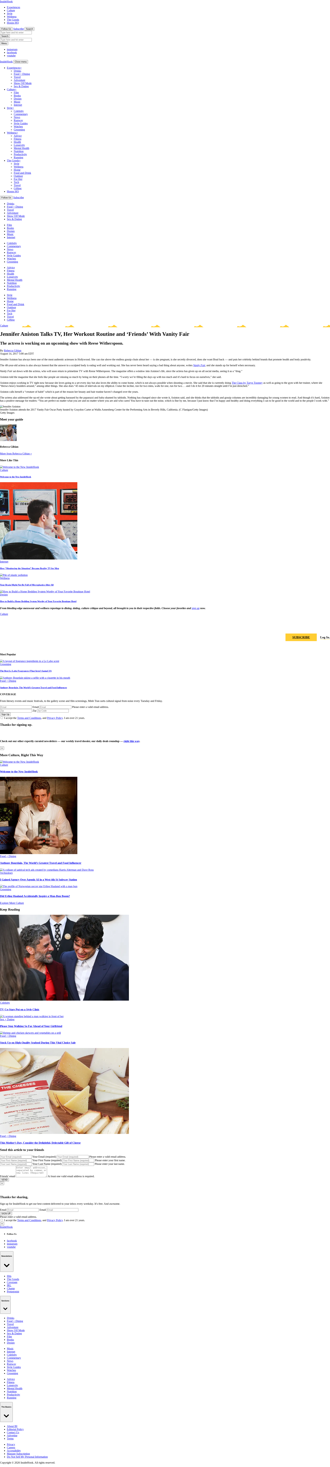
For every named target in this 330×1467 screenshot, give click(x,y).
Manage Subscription (18, 1453)
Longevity (19, 145)
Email (35, 706)
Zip (34, 710)
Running (18, 157)
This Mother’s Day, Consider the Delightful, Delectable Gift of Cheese (40, 1142)
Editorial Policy (15, 1429)
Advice (18, 135)
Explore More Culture (12, 903)
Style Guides (21, 123)
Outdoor (18, 176)
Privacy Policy (55, 717)
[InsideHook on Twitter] (327, 627)
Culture (11, 10)
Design (17, 98)
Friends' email (7, 1176)
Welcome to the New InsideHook (15, 476)
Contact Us (13, 1432)
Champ (11, 1288)
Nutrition (19, 151)
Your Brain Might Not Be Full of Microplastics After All (27, 585)
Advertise (12, 1435)
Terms (10, 1438)
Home (17, 169)
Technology (6, 872)
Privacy (11, 1444)
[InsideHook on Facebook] (319, 627)
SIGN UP (6, 1213)
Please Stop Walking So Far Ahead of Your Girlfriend (31, 1026)
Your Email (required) (44, 1156)
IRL (9, 1285)
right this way (131, 741)
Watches (18, 126)
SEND (4, 1179)
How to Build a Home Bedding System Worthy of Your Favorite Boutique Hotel (38, 601)
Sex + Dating (7, 1019)
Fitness (17, 138)
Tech (16, 182)
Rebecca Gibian (12, 350)
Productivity (20, 154)
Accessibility (14, 1450)
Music (17, 101)
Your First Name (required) (47, 1160)
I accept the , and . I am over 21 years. (44, 717)
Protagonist (13, 1291)
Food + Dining (22, 73)
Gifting (17, 188)
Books (17, 95)
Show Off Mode (23, 83)
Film (16, 92)
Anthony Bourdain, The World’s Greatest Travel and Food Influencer (33, 687)
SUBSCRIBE (301, 637)
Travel (17, 77)
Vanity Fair (199, 365)
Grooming (19, 129)
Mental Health (21, 148)
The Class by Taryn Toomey (247, 382)
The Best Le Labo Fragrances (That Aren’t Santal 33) (26, 671)
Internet (18, 104)
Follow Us (6, 29)
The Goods (13, 19)
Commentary (21, 114)
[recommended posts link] (19, 761)
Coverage (12, 1282)
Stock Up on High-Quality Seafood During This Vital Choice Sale (38, 1042)
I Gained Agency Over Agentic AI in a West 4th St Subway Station (38, 879)
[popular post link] (29, 661)
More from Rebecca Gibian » (16, 453)
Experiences (13, 7)
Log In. (325, 637)
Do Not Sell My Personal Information (27, 1456)
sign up (196, 608)
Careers (11, 1447)
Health (17, 142)
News (17, 117)
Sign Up (5, 714)
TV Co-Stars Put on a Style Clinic (19, 1009)
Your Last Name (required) (47, 1163)
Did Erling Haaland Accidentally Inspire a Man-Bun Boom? (35, 896)
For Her (18, 179)
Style (9, 13)
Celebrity (19, 111)
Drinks (17, 70)
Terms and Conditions (29, 717)
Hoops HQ (13, 22)
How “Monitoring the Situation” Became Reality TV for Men (29, 568)
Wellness (11, 16)
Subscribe (18, 28)
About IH (12, 1426)
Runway (18, 120)
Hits (9, 1276)
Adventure (19, 80)
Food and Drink (22, 172)
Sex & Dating (21, 86)
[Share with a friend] (311, 627)
